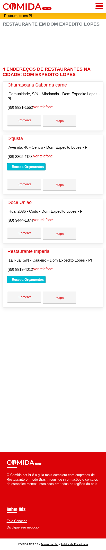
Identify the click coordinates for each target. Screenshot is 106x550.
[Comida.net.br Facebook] (8, 488)
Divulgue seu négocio (23, 527)
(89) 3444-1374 (20, 220)
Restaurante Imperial (28, 251)
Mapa (59, 121)
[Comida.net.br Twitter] (10, 488)
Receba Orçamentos (27, 167)
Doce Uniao (19, 202)
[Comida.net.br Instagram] (12, 488)
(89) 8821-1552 (20, 107)
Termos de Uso (49, 544)
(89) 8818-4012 (20, 269)
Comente (24, 120)
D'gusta (15, 138)
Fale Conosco (17, 521)
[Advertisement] (53, 44)
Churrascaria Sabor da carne (37, 85)
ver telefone (43, 107)
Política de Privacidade (74, 544)
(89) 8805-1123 (19, 156)
